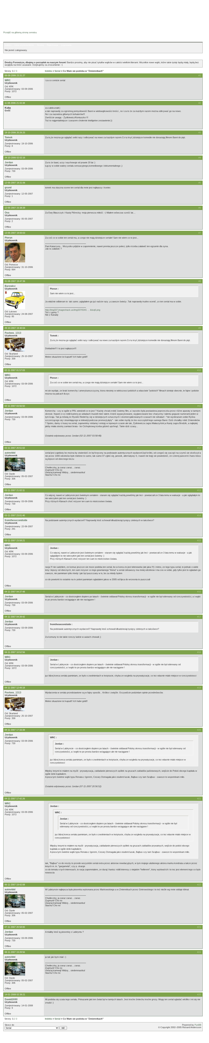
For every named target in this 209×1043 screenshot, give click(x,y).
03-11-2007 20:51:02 (14, 448)
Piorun (8, 237)
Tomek (8, 137)
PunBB (198, 1025)
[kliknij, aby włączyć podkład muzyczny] (13, 1038)
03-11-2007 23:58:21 (14, 540)
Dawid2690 (11, 999)
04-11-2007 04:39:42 (14, 616)
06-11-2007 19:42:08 (14, 884)
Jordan (9, 162)
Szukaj (40, 45)
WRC (8, 80)
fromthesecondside (16, 520)
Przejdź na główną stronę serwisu (20, 32)
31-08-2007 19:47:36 (14, 281)
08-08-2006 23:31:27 (14, 75)
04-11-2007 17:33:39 (14, 730)
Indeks (8, 45)
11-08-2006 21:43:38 (14, 103)
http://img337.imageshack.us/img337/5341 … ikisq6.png (72, 310)
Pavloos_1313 (13, 332)
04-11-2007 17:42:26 (14, 798)
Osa (7, 212)
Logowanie (66, 45)
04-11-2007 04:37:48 (14, 591)
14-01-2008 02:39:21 (14, 994)
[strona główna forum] (19, 29)
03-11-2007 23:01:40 (14, 515)
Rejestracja (52, 45)
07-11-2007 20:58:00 (14, 927)
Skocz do (9, 1025)
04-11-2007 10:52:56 (14, 652)
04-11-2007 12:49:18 (14, 687)
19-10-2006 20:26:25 (14, 132)
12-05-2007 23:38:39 (14, 208)
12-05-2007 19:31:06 (14, 182)
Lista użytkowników (24, 45)
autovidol (10, 452)
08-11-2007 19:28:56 (14, 952)
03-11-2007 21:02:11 (14, 490)
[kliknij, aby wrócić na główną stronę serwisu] (36, 12)
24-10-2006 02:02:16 (14, 157)
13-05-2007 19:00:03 (14, 233)
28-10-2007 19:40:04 (14, 328)
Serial (57, 71)
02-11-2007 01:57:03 (14, 370)
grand (8, 187)
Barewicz (10, 286)
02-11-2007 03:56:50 (14, 406)
